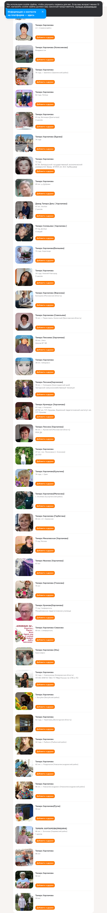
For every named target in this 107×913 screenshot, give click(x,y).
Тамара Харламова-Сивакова (49, 627)
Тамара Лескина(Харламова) (49, 382)
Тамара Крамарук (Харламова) (50, 404)
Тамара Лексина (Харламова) (49, 427)
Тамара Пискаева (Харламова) (50, 337)
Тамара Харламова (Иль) (47, 650)
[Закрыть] (42, 12)
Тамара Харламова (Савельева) (50, 315)
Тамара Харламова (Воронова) (50, 293)
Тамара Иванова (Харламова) (49, 560)
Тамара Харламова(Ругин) (47, 806)
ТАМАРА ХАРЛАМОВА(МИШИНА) (51, 828)
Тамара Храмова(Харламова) (49, 605)
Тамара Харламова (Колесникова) (51, 47)
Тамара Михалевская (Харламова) (51, 538)
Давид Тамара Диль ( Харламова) (51, 203)
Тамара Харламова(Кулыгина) (49, 471)
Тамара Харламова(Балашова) (49, 248)
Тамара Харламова (44, 25)
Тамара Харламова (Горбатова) (50, 516)
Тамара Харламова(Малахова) (49, 493)
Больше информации (86, 6)
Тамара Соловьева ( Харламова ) (51, 226)
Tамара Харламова (44, 360)
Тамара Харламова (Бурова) (48, 136)
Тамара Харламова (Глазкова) (49, 583)
